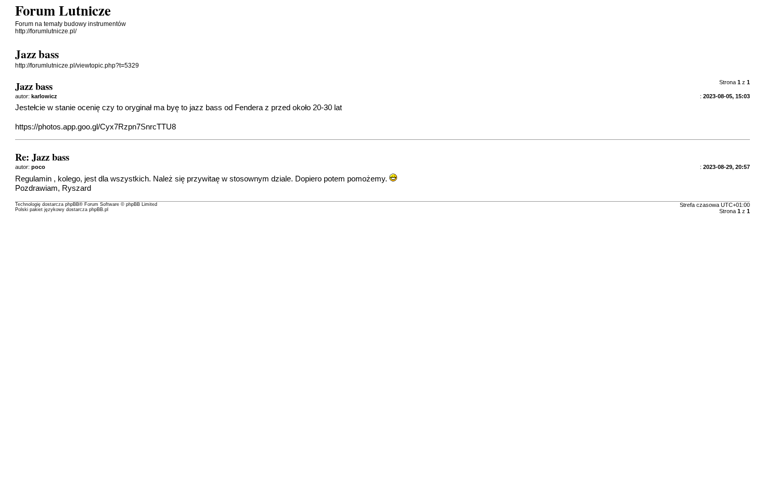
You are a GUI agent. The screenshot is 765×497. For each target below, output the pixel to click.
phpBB (72, 204)
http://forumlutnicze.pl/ (45, 31)
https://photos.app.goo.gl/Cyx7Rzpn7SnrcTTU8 (95, 127)
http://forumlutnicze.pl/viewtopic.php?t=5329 (77, 65)
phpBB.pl (98, 209)
